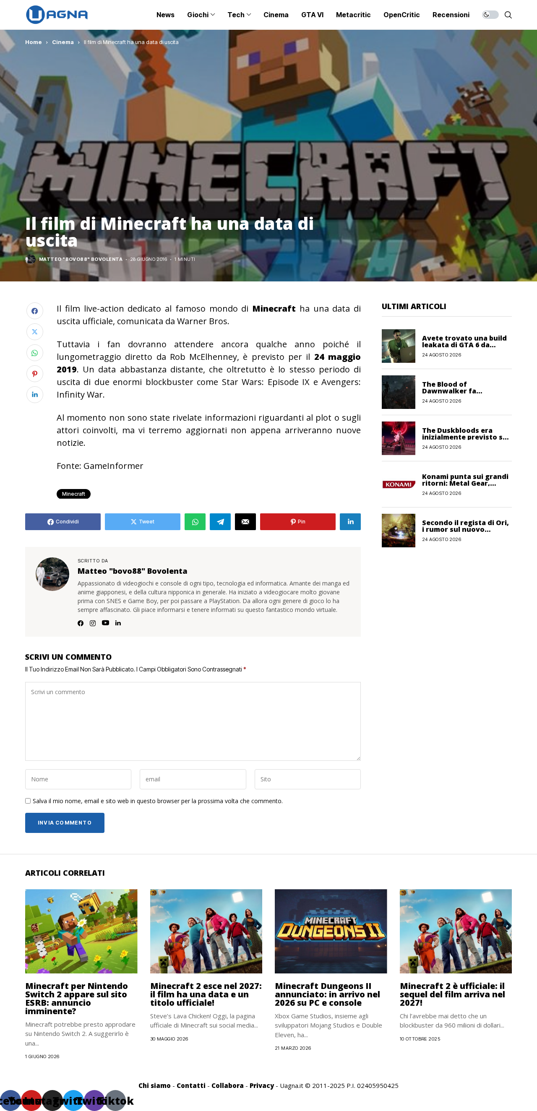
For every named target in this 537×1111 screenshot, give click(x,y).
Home (33, 42)
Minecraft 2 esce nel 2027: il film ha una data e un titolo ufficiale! (206, 994)
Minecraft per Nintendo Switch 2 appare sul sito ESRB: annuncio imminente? (76, 998)
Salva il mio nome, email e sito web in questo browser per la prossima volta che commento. (158, 801)
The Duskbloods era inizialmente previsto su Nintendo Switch (464, 436)
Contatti (191, 1085)
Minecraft (73, 494)
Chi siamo (154, 1085)
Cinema (63, 42)
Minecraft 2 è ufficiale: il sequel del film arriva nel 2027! (452, 994)
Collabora (227, 1085)
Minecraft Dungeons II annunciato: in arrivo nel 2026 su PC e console (327, 994)
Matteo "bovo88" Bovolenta (81, 259)
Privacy (262, 1085)
